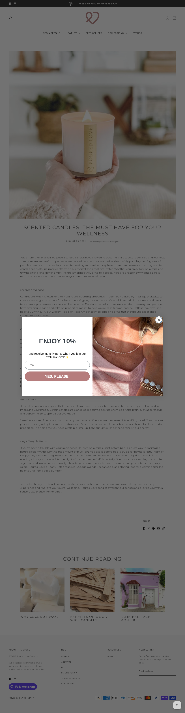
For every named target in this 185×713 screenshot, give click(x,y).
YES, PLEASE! (57, 376)
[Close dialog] (159, 320)
